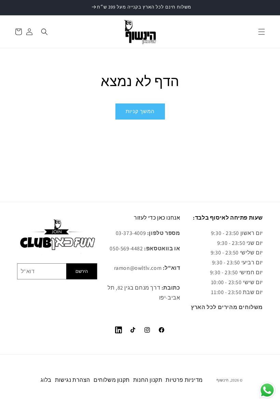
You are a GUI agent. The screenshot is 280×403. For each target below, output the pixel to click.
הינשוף (222, 380)
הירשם (81, 271)
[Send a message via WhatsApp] (267, 390)
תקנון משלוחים (112, 380)
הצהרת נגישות (72, 380)
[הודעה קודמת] (13, 7)
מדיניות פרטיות (184, 380)
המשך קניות (140, 111)
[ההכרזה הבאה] (266, 7)
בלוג (46, 380)
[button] (261, 31)
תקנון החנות (148, 380)
